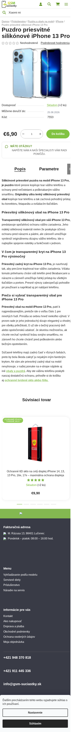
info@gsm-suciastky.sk (22, 684)
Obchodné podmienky (16, 631)
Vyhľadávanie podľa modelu (20, 574)
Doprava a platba (13, 626)
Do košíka (58, 133)
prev (3, 434)
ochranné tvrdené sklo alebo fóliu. (26, 380)
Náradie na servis (14, 590)
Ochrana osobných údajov (19, 636)
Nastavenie (35, 712)
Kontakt (8, 616)
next (69, 434)
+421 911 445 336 (17, 671)
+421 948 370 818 (17, 657)
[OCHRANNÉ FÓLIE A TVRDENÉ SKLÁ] (36, 442)
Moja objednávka (13, 641)
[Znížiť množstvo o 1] (23, 134)
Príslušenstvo (11, 585)
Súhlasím (35, 723)
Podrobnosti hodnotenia (55, 43)
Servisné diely (12, 579)
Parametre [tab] (49, 169)
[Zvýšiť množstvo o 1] (40, 134)
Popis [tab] (20, 169)
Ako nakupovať (12, 621)
